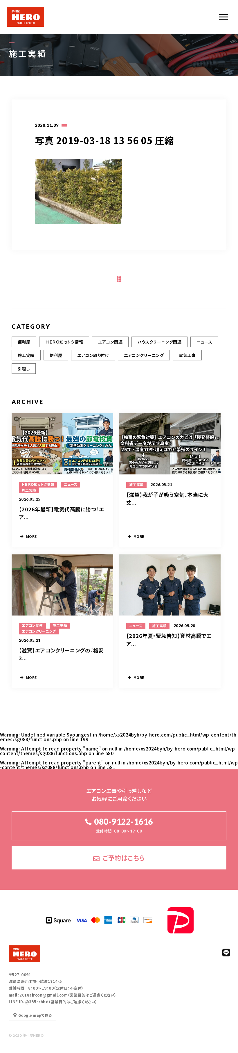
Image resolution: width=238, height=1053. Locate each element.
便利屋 (24, 342)
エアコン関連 (110, 342)
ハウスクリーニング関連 (159, 342)
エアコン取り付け (93, 355)
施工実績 (26, 355)
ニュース (204, 342)
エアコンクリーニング (144, 355)
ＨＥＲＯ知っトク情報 (64, 342)
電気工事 (187, 355)
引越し (24, 368)
